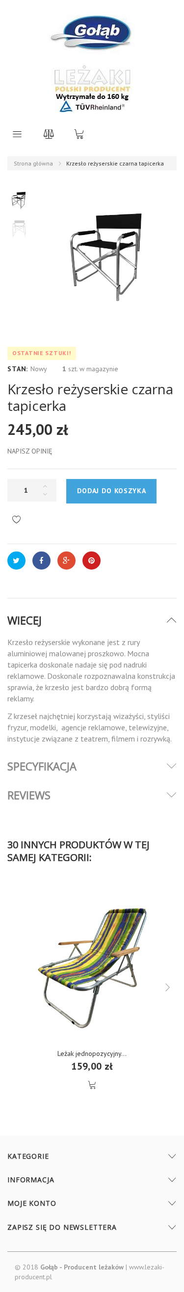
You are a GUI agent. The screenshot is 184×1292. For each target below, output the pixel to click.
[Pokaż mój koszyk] (79, 134)
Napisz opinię (30, 451)
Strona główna (33, 163)
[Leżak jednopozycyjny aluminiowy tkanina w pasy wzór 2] (92, 958)
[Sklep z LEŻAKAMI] (92, 39)
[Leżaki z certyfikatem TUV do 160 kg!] (92, 88)
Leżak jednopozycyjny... (92, 1053)
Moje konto (31, 1203)
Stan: (17, 368)
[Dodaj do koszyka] (92, 1085)
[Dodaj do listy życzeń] (16, 520)
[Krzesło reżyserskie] (19, 200)
